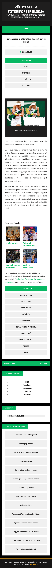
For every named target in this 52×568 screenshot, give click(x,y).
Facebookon (19, 279)
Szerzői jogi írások (26, 487)
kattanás (26, 320)
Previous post (10, 363)
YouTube (27, 391)
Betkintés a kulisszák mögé (26, 470)
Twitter (27, 394)
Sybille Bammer (26, 339)
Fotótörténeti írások (26, 505)
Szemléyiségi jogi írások (26, 496)
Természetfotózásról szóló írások (26, 514)
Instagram (27, 388)
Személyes (26, 79)
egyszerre (26, 301)
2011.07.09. (27, 52)
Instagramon (39, 279)
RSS (27, 382)
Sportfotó (26, 333)
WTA (26, 352)
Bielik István (26, 295)
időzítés (26, 314)
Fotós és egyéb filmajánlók (26, 435)
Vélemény (26, 85)
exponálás (26, 308)
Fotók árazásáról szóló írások (26, 452)
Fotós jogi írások (26, 443)
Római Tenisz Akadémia (26, 327)
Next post (44, 363)
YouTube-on (10, 282)
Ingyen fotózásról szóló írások (26, 531)
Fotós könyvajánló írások (26, 549)
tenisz (26, 346)
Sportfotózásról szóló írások (26, 523)
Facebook (27, 385)
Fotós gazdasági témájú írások (26, 479)
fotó (26, 66)
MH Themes (34, 564)
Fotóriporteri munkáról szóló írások (26, 540)
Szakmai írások (26, 461)
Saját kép (26, 73)
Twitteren (29, 279)
